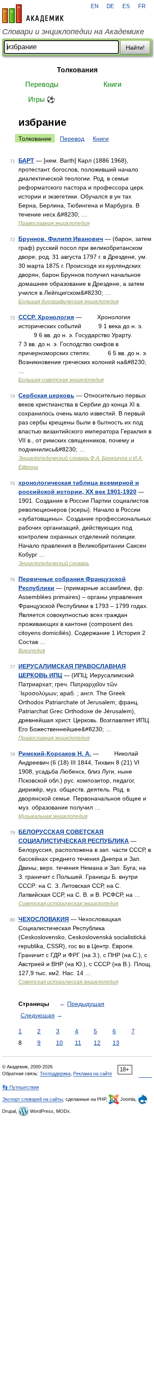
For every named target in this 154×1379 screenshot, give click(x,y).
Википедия (31, 651)
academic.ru (33, 13)
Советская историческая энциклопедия (68, 904)
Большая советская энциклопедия (61, 380)
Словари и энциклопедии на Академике (73, 31)
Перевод (72, 138)
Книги (112, 84)
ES (126, 6)
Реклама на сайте (92, 1073)
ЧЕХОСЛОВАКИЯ (43, 919)
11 (78, 1042)
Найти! (135, 47)
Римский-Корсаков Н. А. (54, 753)
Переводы (42, 84)
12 (97, 1042)
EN (94, 6)
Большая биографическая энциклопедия (68, 302)
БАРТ (26, 160)
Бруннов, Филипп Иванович (60, 238)
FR (141, 6)
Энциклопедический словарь (53, 563)
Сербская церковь (46, 395)
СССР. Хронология (46, 317)
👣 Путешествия (20, 1087)
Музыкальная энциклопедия (52, 816)
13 (116, 1042)
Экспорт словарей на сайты (32, 1099)
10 (59, 1042)
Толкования (77, 70)
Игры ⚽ (41, 99)
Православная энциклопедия (53, 223)
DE (110, 6)
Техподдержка (55, 1073)
